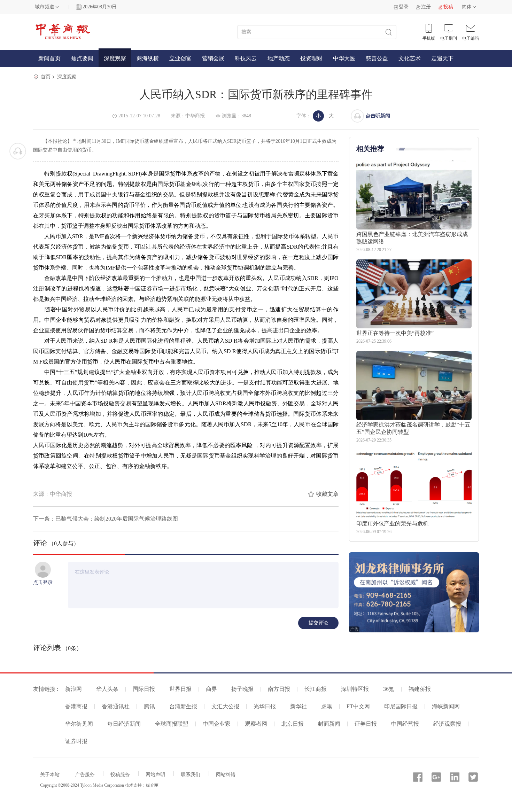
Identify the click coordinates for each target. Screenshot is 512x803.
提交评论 (318, 622)
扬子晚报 (242, 689)
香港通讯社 (116, 706)
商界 (211, 689)
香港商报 (76, 706)
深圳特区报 (355, 689)
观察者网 (256, 724)
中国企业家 (217, 724)
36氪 (388, 689)
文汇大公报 (225, 706)
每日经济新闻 (124, 724)
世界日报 (180, 689)
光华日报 (265, 706)
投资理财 (311, 58)
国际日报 (144, 689)
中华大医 (344, 58)
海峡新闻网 (446, 706)
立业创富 (180, 58)
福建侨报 (420, 689)
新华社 (298, 706)
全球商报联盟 (171, 724)
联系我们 (190, 774)
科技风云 (246, 58)
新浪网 (73, 689)
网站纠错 (225, 774)
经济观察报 (447, 724)
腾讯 (149, 706)
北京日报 (292, 724)
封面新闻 (329, 724)
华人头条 (107, 689)
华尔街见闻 (79, 724)
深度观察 (115, 58)
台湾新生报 (183, 706)
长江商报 (315, 689)
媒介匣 (152, 785)
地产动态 (278, 58)
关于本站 (50, 774)
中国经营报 (405, 724)
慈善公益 (377, 58)
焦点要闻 (82, 58)
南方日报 (279, 689)
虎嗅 (326, 706)
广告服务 (85, 774)
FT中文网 (358, 706)
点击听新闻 (378, 115)
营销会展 (213, 58)
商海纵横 (148, 58)
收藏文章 (327, 494)
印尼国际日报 (401, 706)
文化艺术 (409, 58)
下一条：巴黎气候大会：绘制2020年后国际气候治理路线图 (105, 519)
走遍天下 (442, 58)
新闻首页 (49, 58)
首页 (46, 76)
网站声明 (155, 774)
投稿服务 (120, 774)
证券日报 (366, 724)
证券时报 (76, 741)
